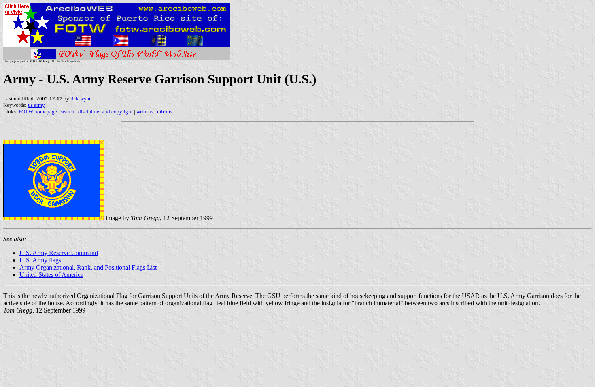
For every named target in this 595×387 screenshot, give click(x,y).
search (67, 111)
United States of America (51, 274)
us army (36, 105)
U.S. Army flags (40, 260)
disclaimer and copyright (105, 111)
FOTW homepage (38, 111)
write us (144, 111)
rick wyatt (81, 99)
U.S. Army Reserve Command (58, 252)
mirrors (164, 111)
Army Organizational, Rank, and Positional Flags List (88, 267)
